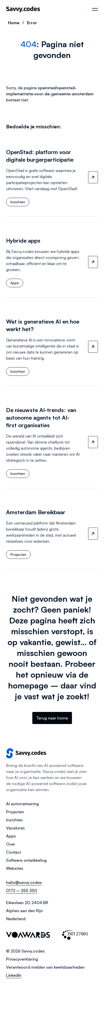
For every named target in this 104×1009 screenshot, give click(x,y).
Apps (11, 836)
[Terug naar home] (23, 9)
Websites (14, 868)
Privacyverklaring (22, 959)
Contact (13, 852)
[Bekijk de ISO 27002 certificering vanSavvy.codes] (75, 935)
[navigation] (95, 9)
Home (13, 22)
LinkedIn (13, 975)
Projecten (15, 811)
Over (10, 844)
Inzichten (14, 819)
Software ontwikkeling (26, 860)
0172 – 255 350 (21, 890)
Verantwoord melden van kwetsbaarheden (45, 967)
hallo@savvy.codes (24, 882)
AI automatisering (22, 803)
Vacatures (15, 827)
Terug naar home (52, 717)
